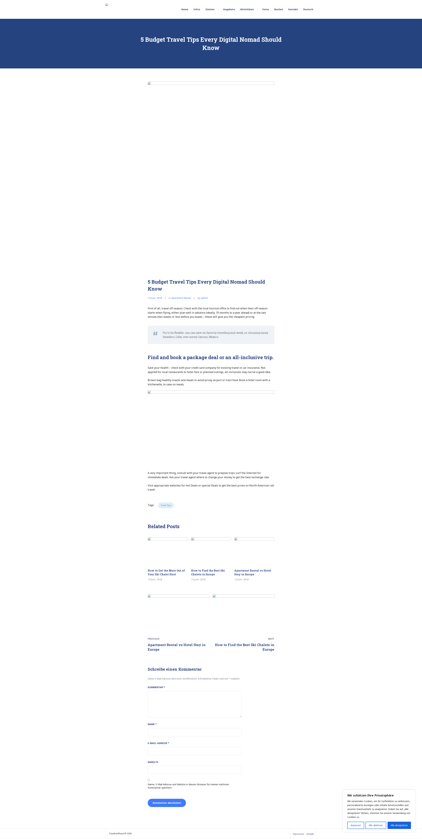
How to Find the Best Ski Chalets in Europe (208, 572)
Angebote (229, 9)
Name (152, 724)
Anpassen (356, 825)
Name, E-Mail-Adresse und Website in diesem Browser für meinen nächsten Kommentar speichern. (188, 786)
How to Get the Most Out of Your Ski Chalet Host (166, 572)
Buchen (278, 9)
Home (184, 9)
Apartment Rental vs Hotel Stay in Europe (252, 572)
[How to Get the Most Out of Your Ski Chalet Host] (168, 549)
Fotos (265, 9)
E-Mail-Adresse (158, 743)
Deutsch (308, 9)
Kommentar (156, 687)
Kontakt (293, 9)
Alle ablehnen (376, 825)
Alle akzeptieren (399, 825)
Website (153, 762)
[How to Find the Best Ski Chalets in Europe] (211, 549)
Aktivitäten (247, 9)
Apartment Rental (181, 297)
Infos (197, 9)
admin (204, 297)
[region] (379, 811)
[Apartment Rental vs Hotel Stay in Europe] (254, 549)
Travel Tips (166, 505)
